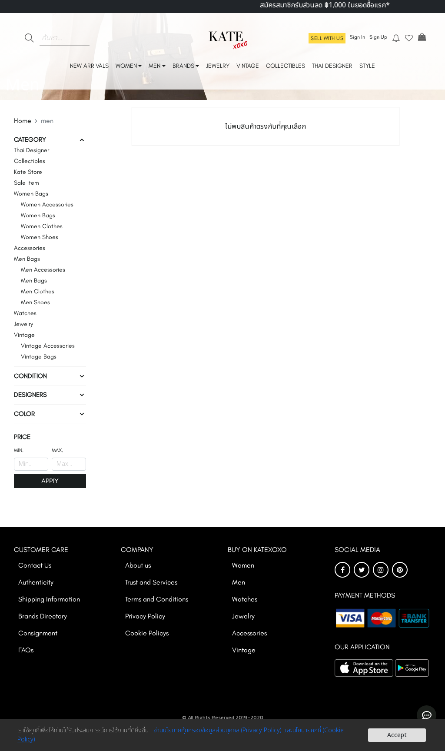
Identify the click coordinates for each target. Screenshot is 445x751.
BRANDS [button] (183, 66)
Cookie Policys (147, 633)
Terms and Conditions (156, 599)
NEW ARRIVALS (89, 66)
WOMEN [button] (126, 66)
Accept (397, 735)
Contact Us (34, 565)
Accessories (249, 633)
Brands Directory (42, 616)
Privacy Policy (145, 616)
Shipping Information (49, 599)
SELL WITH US (327, 38)
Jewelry (243, 616)
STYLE (367, 66)
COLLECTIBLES (285, 66)
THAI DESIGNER (332, 66)
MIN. (18, 450)
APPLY (50, 481)
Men (238, 582)
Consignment (37, 633)
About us (138, 565)
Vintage (244, 650)
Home (22, 120)
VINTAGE (247, 66)
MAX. (57, 450)
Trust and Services (151, 582)
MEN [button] (154, 66)
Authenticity (35, 582)
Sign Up (378, 37)
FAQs (25, 650)
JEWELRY (217, 66)
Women (243, 565)
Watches (244, 599)
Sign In (357, 37)
